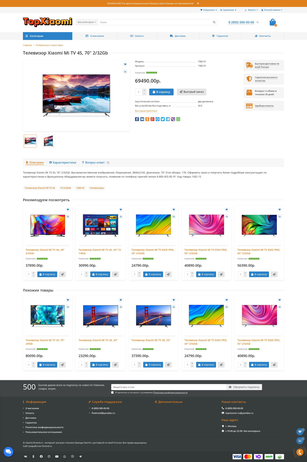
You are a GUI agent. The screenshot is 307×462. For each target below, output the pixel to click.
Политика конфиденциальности (44, 427)
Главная (27, 45)
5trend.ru (47, 446)
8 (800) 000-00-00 (100, 408)
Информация (36, 401)
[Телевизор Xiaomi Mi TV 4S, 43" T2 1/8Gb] (101, 225)
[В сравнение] (125, 71)
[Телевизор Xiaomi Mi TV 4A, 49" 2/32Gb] (48, 225)
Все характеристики (146, 110)
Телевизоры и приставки (49, 45)
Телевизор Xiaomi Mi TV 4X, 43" (98, 340)
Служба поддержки (107, 401)
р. (250, 10)
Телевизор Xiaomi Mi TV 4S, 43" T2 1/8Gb (100, 251)
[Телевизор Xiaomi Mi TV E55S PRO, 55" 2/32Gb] (206, 225)
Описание (36, 162)
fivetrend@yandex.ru (103, 413)
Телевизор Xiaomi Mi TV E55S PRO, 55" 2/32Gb (205, 251)
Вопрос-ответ (97, 162)
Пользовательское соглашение (43, 432)
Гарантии (222, 35)
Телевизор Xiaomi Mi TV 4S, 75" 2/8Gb (45, 341)
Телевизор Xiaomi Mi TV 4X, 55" (150, 340)
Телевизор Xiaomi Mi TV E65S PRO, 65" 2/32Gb (258, 251)
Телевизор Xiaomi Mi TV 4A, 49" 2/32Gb (45, 251)
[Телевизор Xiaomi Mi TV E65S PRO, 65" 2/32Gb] (259, 225)
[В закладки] (125, 64)
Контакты (265, 35)
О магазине (97, 35)
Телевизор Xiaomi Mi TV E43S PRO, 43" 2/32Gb (152, 251)
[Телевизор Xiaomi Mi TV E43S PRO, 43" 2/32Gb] (153, 225)
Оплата (139, 35)
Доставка (180, 35)
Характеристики (64, 162)
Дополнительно (170, 401)
